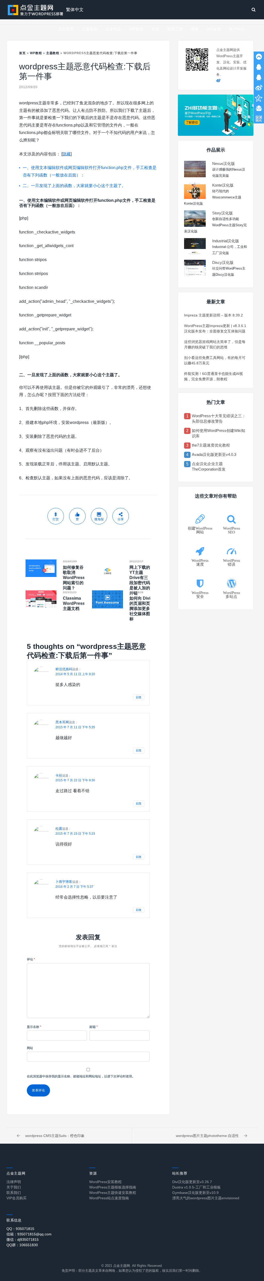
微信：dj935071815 (22, 1239)
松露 (58, 829)
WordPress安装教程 (105, 1182)
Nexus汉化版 (223, 163)
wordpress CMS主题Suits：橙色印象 (55, 1136)
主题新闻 (90, 29)
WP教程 (136, 29)
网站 (30, 1048)
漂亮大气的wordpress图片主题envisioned (205, 1198)
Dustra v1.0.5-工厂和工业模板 (196, 1187)
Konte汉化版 (223, 185)
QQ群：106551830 (22, 1245)
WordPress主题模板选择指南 (112, 1187)
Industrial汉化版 (225, 241)
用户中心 (237, 29)
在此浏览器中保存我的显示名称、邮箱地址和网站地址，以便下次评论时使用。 (81, 1076)
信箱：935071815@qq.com (29, 1234)
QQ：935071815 (20, 1229)
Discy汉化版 (223, 262)
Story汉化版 (222, 213)
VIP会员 (214, 29)
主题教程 (53, 53)
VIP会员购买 (16, 1198)
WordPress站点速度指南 (109, 1198)
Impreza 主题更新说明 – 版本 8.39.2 (213, 315)
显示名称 (34, 1027)
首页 (22, 53)
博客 (195, 29)
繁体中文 (75, 9)
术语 (155, 29)
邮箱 (93, 1027)
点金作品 (113, 29)
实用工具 (175, 29)
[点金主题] (35, 9)
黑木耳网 (62, 722)
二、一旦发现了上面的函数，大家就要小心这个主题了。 (74, 185)
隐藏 (66, 154)
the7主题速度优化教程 (211, 445)
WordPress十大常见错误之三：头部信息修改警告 (219, 418)
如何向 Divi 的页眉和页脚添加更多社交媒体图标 (139, 608)
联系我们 (13, 1193)
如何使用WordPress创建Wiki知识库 (218, 433)
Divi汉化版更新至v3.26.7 (192, 1182)
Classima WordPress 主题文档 (74, 603)
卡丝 (58, 775)
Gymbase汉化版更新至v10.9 (195, 1193)
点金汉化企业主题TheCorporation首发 (209, 466)
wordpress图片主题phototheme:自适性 (207, 1136)
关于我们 (13, 1187)
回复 (139, 697)
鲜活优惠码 (63, 669)
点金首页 (66, 29)
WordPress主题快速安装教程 (112, 1193)
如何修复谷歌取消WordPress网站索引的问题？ (74, 577)
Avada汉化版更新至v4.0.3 (214, 454)
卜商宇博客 (63, 882)
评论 (31, 959)
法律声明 (13, 1182)
